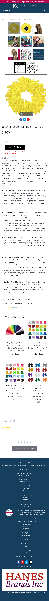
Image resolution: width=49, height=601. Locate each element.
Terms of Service (26, 504)
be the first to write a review (24, 448)
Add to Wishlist (12, 154)
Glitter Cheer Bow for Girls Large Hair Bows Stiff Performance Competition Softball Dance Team (37, 391)
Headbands (26, 524)
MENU (7, 10)
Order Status (26, 499)
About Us (26, 488)
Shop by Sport (26, 533)
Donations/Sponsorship (26, 553)
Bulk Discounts (26, 550)
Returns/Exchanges (26, 495)
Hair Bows (26, 528)
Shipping (26, 493)
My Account (26, 497)
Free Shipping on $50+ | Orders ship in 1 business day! (26, 2)
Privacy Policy (26, 506)
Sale (26, 539)
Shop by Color (26, 535)
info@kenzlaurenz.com (25, 473)
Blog (26, 546)
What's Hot (26, 542)
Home (3, 19)
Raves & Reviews (26, 544)
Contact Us (26, 491)
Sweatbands (26, 526)
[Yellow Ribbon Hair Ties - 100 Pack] (14, 28)
